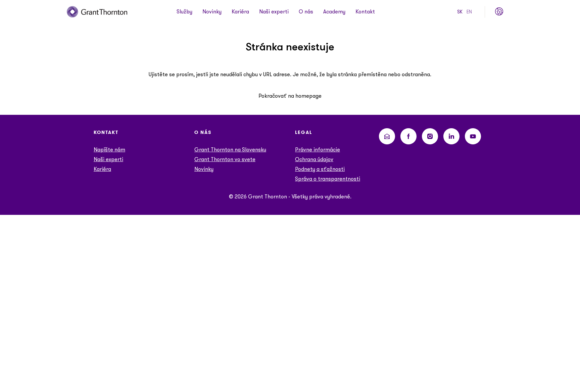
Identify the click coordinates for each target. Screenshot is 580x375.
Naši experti (274, 11)
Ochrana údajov (314, 159)
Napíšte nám (109, 149)
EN (469, 11)
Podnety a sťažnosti (320, 169)
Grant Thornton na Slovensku (230, 149)
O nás (306, 11)
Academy (334, 11)
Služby (184, 11)
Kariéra (240, 11)
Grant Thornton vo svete (224, 159)
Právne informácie (317, 149)
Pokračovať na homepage (290, 96)
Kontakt (365, 11)
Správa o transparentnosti (327, 179)
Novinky (212, 11)
